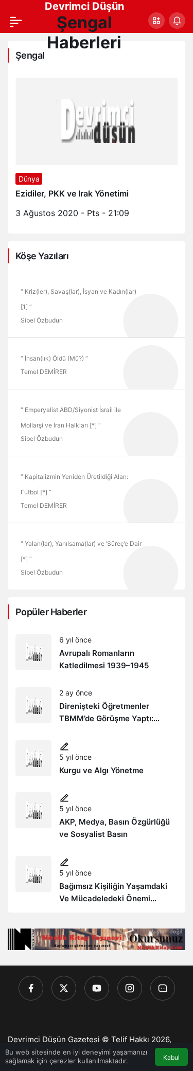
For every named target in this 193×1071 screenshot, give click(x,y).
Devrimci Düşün (84, 6)
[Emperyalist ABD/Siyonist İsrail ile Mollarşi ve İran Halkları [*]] (96, 422)
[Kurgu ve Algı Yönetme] (96, 758)
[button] (156, 20)
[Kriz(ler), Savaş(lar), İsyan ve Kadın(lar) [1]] (96, 304)
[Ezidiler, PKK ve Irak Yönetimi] (96, 152)
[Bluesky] (162, 988)
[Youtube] (96, 988)
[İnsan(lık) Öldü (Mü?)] (96, 363)
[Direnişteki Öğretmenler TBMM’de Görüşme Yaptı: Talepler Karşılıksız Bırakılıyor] (96, 706)
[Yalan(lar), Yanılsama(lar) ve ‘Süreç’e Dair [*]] (96, 556)
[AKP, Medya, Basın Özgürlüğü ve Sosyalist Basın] (96, 816)
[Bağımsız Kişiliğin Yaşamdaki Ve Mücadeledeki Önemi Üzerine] (96, 880)
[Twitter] (63, 988)
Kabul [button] (171, 1057)
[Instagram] (129, 988)
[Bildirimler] (177, 20)
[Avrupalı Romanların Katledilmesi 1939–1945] (96, 653)
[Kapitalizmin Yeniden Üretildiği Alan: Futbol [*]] (96, 489)
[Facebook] (31, 988)
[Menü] (16, 20)
